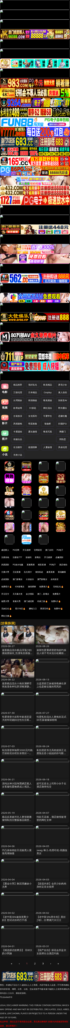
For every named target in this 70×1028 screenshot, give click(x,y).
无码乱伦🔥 (58, 586)
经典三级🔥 (42, 601)
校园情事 (32, 447)
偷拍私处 (39, 572)
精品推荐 (17, 384)
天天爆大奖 (18, 594)
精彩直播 (42, 564)
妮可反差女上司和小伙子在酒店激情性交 (51, 785)
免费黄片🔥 (44, 586)
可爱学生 (47, 415)
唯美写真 (47, 431)
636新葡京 (20, 586)
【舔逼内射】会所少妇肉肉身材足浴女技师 (51, 885)
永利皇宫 (55, 579)
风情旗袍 (17, 423)
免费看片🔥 (6, 586)
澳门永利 (49, 550)
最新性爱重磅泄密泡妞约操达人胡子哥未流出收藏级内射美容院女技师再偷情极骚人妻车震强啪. (51, 654)
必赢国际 (59, 557)
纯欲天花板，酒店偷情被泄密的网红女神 (51, 818)
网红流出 (47, 408)
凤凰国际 (5, 564)
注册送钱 (5, 557)
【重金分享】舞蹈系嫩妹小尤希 (17, 885)
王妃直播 (17, 572)
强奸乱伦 (32, 384)
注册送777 (17, 557)
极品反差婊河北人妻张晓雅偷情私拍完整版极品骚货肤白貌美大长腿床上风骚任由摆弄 (17, 821)
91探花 (32, 408)
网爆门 (62, 431)
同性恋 (62, 439)
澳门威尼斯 (29, 601)
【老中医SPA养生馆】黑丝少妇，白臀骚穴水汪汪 (51, 918)
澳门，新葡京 (43, 594)
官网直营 (38, 550)
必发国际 (5, 579)
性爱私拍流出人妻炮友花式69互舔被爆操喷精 (51, 718)
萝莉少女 (62, 384)
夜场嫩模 (62, 572)
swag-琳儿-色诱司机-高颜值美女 (52, 852)
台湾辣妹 (17, 400)
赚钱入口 (33, 608)
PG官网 (16, 550)
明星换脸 (32, 423)
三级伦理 (17, 392)
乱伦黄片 (28, 572)
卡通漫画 (17, 431)
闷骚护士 (62, 423)
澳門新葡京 (42, 579)
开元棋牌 (27, 550)
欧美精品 (47, 384)
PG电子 (60, 550)
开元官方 (5, 594)
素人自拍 (62, 392)
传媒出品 (17, 439)
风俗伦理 (62, 447)
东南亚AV (62, 400)
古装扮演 (17, 415)
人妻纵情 (47, 447)
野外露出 (62, 408)
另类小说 (17, 454)
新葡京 (38, 557)
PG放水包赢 (18, 564)
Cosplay (48, 392)
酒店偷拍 (63, 564)
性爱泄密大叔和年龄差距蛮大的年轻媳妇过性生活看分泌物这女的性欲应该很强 (17, 719)
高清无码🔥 (45, 608)
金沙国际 (30, 594)
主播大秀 (5, 572)
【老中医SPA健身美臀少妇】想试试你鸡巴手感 (15, 918)
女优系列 (32, 415)
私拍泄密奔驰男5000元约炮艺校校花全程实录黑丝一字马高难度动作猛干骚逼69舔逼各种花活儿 (17, 754)
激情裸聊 (32, 586)
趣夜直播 (51, 572)
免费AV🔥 (58, 608)
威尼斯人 (5, 550)
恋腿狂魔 (62, 415)
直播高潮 (31, 564)
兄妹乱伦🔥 (6, 608)
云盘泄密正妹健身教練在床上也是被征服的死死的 (51, 685)
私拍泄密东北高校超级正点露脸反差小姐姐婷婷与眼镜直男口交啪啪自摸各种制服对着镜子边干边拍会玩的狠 (51, 754)
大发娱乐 (30, 579)
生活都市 (17, 447)
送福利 (28, 557)
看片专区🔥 (20, 608)
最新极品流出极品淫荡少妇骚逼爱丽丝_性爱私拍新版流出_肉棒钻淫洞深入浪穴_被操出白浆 (17, 654)
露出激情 (32, 431)
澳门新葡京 (18, 579)
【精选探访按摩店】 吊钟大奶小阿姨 (17, 951)
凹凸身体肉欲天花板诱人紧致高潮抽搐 (17, 852)
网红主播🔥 (6, 615)
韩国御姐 (32, 400)
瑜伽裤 (47, 423)
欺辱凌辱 (17, 408)
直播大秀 (17, 601)
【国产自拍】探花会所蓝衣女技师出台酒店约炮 (51, 951)
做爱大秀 (5, 601)
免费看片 (57, 594)
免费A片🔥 (56, 601)
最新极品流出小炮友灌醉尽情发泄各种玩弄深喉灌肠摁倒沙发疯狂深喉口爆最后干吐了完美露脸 (17, 688)
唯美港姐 (47, 400)
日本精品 (32, 392)
